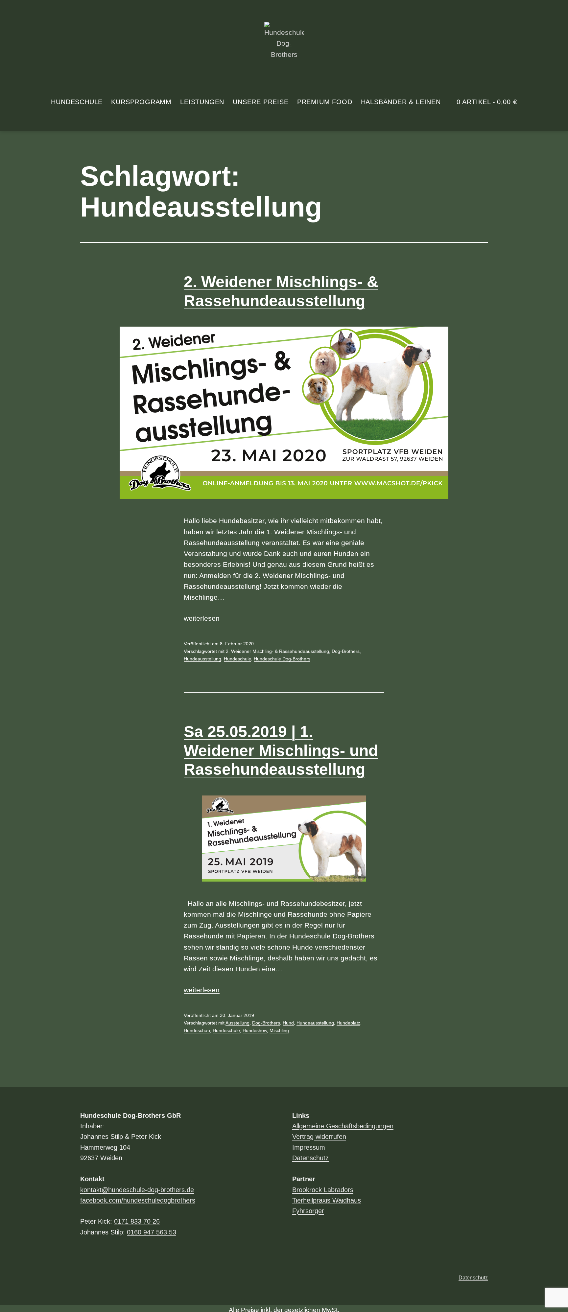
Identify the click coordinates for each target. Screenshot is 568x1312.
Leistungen (202, 101)
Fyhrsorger (308, 1210)
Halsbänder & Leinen (401, 101)
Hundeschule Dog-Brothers (282, 658)
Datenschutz (310, 1158)
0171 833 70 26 (137, 1221)
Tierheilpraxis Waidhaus (326, 1200)
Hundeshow (255, 1030)
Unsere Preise (260, 101)
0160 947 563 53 (151, 1232)
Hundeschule (77, 101)
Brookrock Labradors (322, 1189)
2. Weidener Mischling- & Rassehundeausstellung (277, 651)
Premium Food (324, 101)
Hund (288, 1022)
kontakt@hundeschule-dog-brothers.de (137, 1189)
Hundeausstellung (202, 658)
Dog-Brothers (346, 651)
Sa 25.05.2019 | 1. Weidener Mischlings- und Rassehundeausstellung (281, 750)
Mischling (279, 1030)
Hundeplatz (348, 1022)
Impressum (308, 1147)
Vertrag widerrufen (319, 1136)
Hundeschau (197, 1030)
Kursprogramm (141, 101)
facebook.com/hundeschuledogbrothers (137, 1200)
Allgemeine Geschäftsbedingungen (342, 1126)
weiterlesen (202, 618)
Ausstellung (237, 1022)
